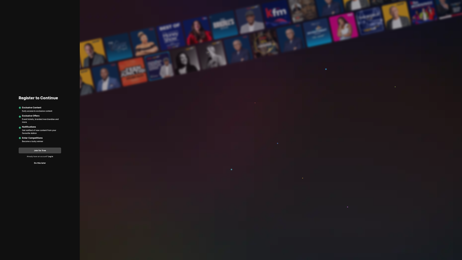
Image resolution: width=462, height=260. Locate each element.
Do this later (40, 163)
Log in (50, 156)
